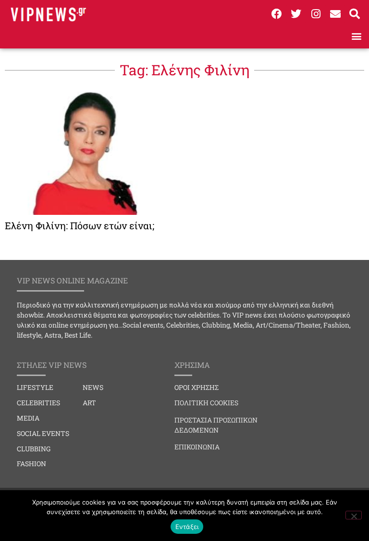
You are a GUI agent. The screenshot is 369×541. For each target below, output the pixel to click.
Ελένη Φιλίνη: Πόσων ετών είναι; (79, 225)
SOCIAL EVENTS (43, 433)
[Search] (354, 14)
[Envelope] (335, 14)
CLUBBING (33, 448)
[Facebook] (276, 14)
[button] (356, 36)
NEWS (93, 387)
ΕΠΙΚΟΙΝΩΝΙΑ (197, 446)
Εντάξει (187, 526)
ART (89, 402)
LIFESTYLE (35, 387)
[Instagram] (315, 14)
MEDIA (28, 418)
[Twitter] (296, 14)
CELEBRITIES (38, 402)
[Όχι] (353, 515)
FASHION (31, 463)
